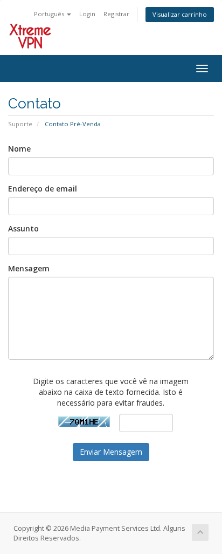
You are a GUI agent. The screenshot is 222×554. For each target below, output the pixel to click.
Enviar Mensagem (111, 452)
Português (50, 14)
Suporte (20, 124)
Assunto (23, 228)
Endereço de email (42, 188)
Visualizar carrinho (179, 14)
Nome (19, 148)
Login (87, 14)
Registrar (116, 14)
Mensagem (29, 268)
